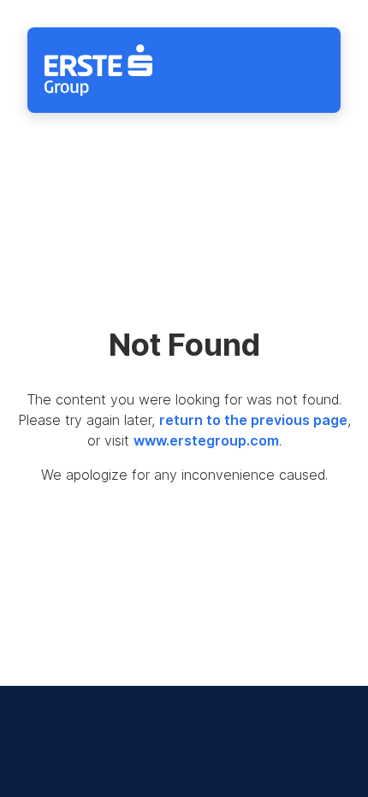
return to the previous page (253, 419)
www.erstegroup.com (206, 440)
